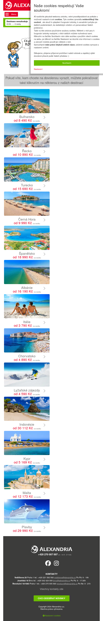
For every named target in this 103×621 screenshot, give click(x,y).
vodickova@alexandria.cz (65, 577)
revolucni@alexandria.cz (67, 583)
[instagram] (56, 563)
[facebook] (48, 563)
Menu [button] (13, 14)
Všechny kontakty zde (51, 589)
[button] (51, 615)
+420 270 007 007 (48, 554)
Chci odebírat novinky (51, 598)
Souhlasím (66, 63)
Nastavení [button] (38, 69)
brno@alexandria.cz (61, 580)
